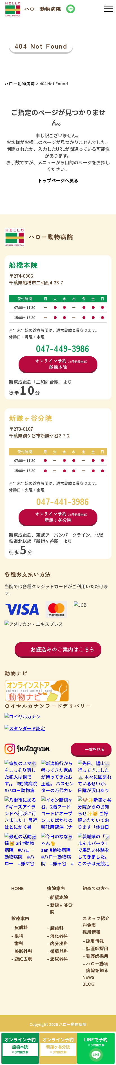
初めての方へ (96, 888)
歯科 (18, 943)
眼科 (18, 935)
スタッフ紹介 (96, 918)
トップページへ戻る (58, 180)
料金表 (89, 925)
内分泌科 (59, 943)
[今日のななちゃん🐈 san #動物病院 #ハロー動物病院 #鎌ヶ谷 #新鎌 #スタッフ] (58, 850)
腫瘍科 (57, 928)
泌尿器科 (59, 958)
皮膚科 (21, 927)
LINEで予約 (96, 1041)
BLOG (88, 983)
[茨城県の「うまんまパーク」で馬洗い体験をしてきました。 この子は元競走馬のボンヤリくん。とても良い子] (94, 850)
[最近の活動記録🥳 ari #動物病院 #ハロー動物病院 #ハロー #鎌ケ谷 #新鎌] (21, 850)
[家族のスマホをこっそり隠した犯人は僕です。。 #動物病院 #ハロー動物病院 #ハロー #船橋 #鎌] (21, 777)
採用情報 (95, 940)
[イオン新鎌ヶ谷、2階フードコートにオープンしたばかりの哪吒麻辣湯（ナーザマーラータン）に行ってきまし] (58, 813)
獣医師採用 (97, 948)
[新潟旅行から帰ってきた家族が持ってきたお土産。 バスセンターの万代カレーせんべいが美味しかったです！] (58, 777)
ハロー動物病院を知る (97, 967)
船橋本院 (59, 897)
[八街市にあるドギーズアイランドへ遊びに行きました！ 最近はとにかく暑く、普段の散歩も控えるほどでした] (21, 813)
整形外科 (23, 951)
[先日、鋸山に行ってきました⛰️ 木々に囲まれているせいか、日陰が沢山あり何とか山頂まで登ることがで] (94, 777)
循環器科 (59, 951)
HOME (17, 888)
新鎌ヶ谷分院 (61, 908)
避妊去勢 (23, 958)
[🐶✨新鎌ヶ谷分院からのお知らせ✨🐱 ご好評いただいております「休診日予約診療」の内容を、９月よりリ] (94, 813)
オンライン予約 (20, 1045)
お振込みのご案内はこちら (62, 649)
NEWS (88, 977)
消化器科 (59, 935)
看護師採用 (97, 955)
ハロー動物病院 (20, 83)
